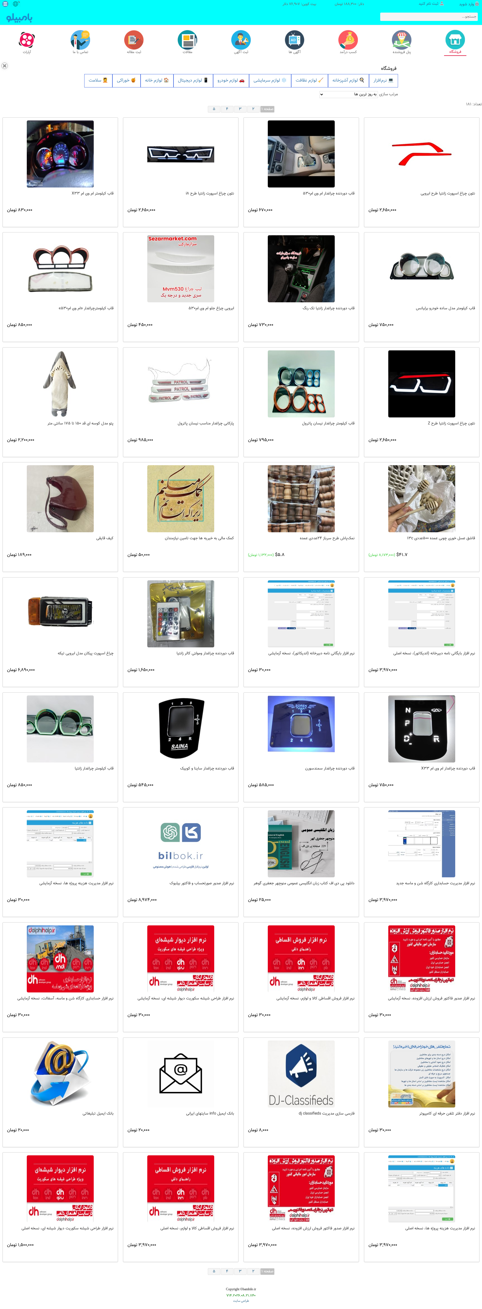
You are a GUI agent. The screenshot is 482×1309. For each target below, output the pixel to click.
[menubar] (241, 80)
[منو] (5, 4)
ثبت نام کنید (428, 4)
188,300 (350, 4)
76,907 (294, 4)
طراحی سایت (241, 1301)
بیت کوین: (308, 4)
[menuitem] (98, 80)
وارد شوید (466, 4)
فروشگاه (389, 68)
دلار (285, 4)
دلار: (361, 4)
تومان (339, 4)
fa (19, 2)
